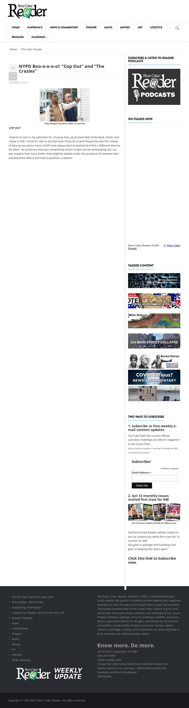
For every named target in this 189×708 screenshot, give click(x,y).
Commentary (20, 628)
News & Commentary (64, 27)
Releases (18, 37)
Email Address (142, 472)
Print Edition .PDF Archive (27, 602)
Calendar (38, 37)
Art (140, 27)
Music (108, 27)
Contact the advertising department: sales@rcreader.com (132, 664)
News (15, 623)
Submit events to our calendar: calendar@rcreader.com (131, 668)
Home (16, 27)
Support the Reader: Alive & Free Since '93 (38, 612)
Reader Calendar (22, 618)
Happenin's (34, 27)
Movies (125, 27)
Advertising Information (26, 607)
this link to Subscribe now (152, 560)
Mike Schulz (20, 82)
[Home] (27, 11)
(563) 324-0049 (106, 655)
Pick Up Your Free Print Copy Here (33, 597)
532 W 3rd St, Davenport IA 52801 (117, 651)
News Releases (21, 660)
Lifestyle (156, 27)
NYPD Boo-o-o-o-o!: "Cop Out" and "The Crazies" (61, 68)
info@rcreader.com (109, 660)
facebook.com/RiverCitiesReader (117, 672)
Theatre (91, 27)
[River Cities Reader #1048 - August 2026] (154, 182)
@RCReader (104, 676)
